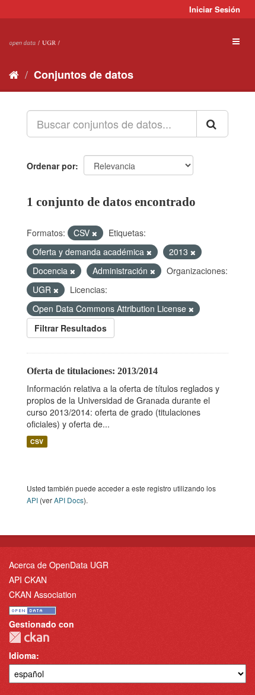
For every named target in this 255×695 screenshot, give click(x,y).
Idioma (22, 655)
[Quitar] (94, 233)
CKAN (29, 637)
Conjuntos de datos (83, 74)
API (32, 500)
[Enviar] (212, 123)
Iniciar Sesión (214, 9)
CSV (36, 441)
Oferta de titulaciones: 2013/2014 (92, 371)
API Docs (69, 500)
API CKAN (28, 579)
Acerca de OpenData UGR (59, 565)
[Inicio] (14, 74)
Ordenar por (51, 166)
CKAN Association (42, 594)
